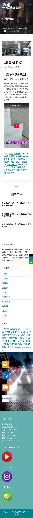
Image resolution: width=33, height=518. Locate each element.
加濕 (11, 154)
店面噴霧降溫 (12, 165)
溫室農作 (5, 288)
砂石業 (4, 315)
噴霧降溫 (21, 159)
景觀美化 (5, 283)
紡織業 (4, 311)
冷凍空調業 (6, 302)
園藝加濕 (7, 338)
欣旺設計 (27, 347)
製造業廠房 (6, 297)
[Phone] (31, 258)
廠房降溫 (12, 167)
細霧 (18, 67)
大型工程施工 (15, 162)
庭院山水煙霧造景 (16, 343)
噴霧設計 (13, 159)
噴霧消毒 (21, 156)
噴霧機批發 (13, 156)
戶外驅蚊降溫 (17, 170)
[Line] (31, 262)
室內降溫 (5, 279)
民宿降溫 (10, 173)
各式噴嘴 (17, 154)
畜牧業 (4, 292)
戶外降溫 (7, 170)
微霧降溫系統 (22, 167)
